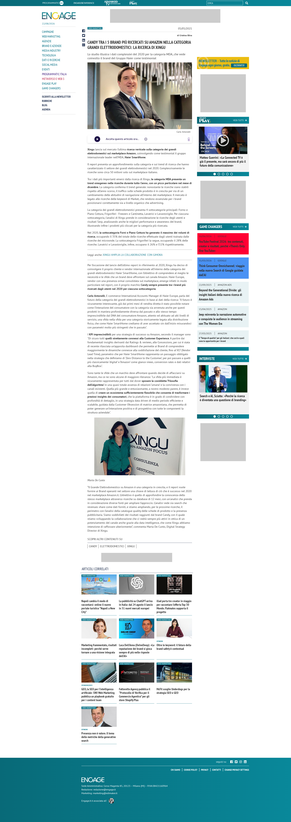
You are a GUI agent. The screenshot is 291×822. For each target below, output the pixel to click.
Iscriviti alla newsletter (56, 96)
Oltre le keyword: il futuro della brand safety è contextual (174, 647)
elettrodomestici (112, 546)
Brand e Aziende (52, 46)
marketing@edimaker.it (105, 793)
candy (93, 546)
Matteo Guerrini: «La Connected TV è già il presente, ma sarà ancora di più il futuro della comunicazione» (223, 161)
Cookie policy (190, 769)
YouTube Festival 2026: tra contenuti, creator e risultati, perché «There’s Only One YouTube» (222, 246)
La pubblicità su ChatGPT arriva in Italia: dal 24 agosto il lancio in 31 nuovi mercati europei (136, 604)
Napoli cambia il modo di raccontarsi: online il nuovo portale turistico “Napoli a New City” (98, 606)
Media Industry (51, 51)
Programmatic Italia (54, 74)
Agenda (46, 109)
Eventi (46, 69)
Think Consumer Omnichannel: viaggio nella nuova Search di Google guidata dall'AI (222, 270)
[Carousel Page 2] (219, 174)
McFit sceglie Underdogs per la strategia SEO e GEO (173, 691)
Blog (44, 105)
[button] (246, 3)
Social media (49, 65)
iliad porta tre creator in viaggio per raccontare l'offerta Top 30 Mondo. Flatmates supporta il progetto (174, 606)
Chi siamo (175, 769)
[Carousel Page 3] (223, 174)
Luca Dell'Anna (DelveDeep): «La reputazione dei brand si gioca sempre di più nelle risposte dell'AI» (136, 650)
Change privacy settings (237, 769)
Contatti (216, 769)
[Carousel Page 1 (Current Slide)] (214, 174)
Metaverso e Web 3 (53, 79)
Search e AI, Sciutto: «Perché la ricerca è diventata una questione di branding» (223, 398)
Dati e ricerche (51, 60)
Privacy (204, 769)
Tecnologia (49, 55)
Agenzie (46, 41)
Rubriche (47, 101)
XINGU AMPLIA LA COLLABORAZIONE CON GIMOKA (133, 255)
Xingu (131, 546)
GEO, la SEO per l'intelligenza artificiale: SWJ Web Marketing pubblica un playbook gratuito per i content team (98, 694)
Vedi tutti (238, 120)
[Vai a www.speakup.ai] (189, 139)
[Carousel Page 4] (227, 174)
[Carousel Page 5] (231, 174)
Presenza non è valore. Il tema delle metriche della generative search (98, 736)
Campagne (48, 32)
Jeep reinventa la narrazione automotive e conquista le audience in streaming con (222, 319)
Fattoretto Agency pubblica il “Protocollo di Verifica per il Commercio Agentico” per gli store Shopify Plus (134, 694)
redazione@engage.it (104, 789)
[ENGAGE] (59, 15)
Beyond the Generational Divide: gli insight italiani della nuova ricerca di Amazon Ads (220, 294)
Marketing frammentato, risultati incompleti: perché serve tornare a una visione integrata (99, 648)
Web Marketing (51, 36)
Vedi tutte (238, 358)
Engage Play (49, 84)
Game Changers (51, 88)
